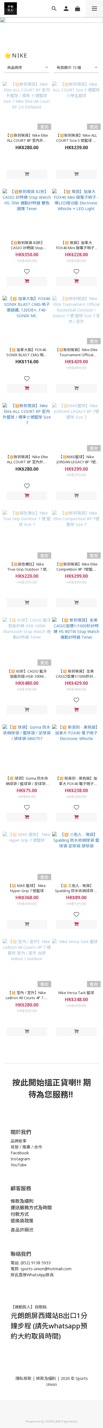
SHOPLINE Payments (61, 1421)
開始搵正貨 (48, 1082)
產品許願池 (22, 1230)
